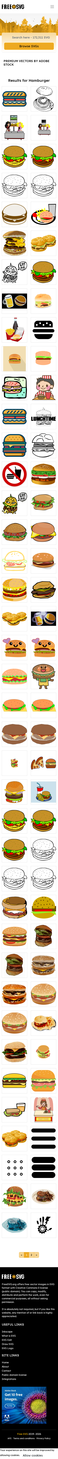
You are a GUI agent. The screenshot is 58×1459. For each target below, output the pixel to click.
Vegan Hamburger (14, 683)
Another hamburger (43, 452)
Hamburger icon (14, 367)
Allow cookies (33, 1455)
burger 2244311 (14, 1089)
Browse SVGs (29, 46)
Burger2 (9, 1060)
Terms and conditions (24, 1438)
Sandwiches (41, 251)
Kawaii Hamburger (14, 654)
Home (5, 1362)
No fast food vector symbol (15, 481)
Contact (6, 1370)
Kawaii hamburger (43, 654)
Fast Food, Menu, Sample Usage (43, 797)
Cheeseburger (42, 309)
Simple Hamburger (43, 943)
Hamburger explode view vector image (14, 104)
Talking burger (13, 511)
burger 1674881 (43, 1089)
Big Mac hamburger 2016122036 (43, 970)
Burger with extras (43, 539)
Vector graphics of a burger (44, 192)
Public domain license (14, 1374)
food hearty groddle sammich (14, 1143)
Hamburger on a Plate (43, 1203)
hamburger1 (12, 742)
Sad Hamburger (14, 1233)
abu (7, 1175)
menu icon (40, 1147)
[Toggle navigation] (52, 6)
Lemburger (11, 627)
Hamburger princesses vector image (43, 133)
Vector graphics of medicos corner (44, 1230)
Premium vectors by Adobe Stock (26, 62)
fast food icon (42, 338)
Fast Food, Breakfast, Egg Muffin (14, 912)
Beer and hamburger (14, 308)
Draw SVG (8, 1344)
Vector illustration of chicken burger (14, 162)
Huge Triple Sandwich (14, 770)
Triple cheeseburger (15, 250)
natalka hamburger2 (43, 914)
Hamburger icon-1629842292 (14, 970)
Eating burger (42, 396)
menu (37, 1175)
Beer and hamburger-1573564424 (44, 624)
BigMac (9, 1002)
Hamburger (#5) (14, 1203)
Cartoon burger (14, 280)
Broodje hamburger (43, 596)
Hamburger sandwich (14, 798)
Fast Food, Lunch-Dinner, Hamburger (43, 826)
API (10, 1438)
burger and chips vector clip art (43, 219)
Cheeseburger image (14, 452)
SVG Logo (7, 1348)
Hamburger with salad (14, 539)
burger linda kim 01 (14, 567)
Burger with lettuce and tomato (43, 479)
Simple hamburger (43, 365)
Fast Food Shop (43, 1118)
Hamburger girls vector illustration (14, 133)
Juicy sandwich (14, 425)
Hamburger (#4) (14, 943)
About (5, 1366)
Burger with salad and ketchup (43, 508)
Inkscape (7, 1331)
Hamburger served (43, 567)
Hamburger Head (43, 683)
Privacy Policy (43, 1438)
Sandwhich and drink (14, 1116)
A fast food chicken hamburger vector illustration (14, 187)
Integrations (9, 1379)
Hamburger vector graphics (14, 221)
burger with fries (43, 1031)
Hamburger (12, 598)
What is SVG (9, 1335)
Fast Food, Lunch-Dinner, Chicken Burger (14, 826)
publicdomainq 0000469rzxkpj (43, 1058)
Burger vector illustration (44, 163)
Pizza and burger (43, 770)
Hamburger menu (14, 336)
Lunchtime (40, 425)
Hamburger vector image (43, 105)
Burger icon (11, 396)
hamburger (11, 713)
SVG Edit (7, 1339)
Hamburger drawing (43, 279)
